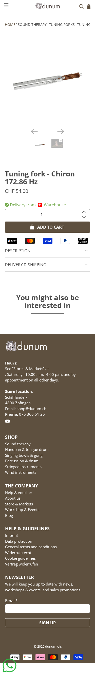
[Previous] (34, 131)
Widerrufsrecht (18, 552)
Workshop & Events (22, 509)
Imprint (11, 535)
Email (11, 601)
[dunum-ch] (47, 6)
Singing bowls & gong (24, 455)
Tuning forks (62, 24)
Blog (9, 515)
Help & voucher (18, 492)
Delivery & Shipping (25, 264)
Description (17, 250)
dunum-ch (53, 646)
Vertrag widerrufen (21, 564)
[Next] (61, 131)
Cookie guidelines (20, 558)
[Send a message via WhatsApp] (9, 665)
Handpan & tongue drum (27, 449)
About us (13, 498)
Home (10, 24)
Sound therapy (32, 24)
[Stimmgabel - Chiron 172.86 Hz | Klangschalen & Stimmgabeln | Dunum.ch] (47, 81)
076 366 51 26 (32, 414)
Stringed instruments (23, 466)
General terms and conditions (31, 546)
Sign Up (47, 623)
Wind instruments (20, 472)
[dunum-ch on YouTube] (7, 422)
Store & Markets (19, 503)
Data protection (18, 541)
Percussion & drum (22, 460)
